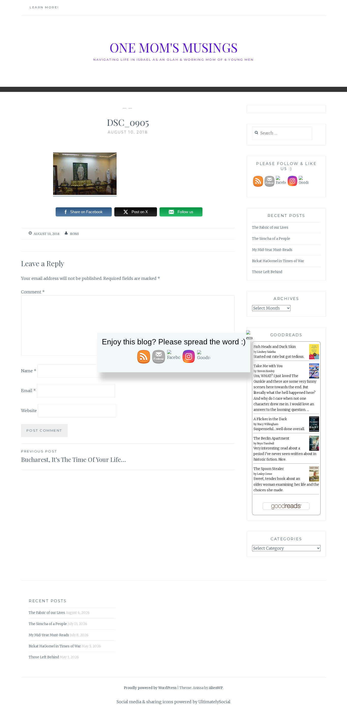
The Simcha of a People (271, 239)
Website (29, 410)
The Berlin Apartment (271, 438)
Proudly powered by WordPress (150, 688)
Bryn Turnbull (265, 443)
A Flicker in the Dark (270, 419)
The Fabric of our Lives (270, 227)
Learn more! (44, 7)
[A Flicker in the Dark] (314, 430)
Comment (33, 291)
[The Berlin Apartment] (314, 449)
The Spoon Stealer (269, 469)
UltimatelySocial (214, 701)
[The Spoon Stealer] (314, 480)
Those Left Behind (267, 272)
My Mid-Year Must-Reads (272, 250)
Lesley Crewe (264, 474)
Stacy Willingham (267, 424)
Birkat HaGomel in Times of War (278, 261)
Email (28, 390)
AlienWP (216, 688)
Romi (74, 234)
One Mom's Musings (173, 47)
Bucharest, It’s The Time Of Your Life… (73, 456)
